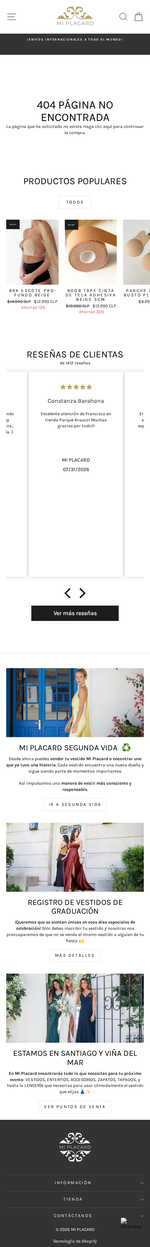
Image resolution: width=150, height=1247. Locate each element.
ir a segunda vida (75, 804)
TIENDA (73, 1199)
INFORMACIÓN (73, 1182)
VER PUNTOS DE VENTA (75, 1106)
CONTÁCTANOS (73, 1215)
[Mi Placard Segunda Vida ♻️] (75, 702)
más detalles (75, 955)
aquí (107, 126)
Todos (75, 202)
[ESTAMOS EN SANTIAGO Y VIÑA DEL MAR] (75, 1008)
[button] (69, 593)
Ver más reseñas (75, 613)
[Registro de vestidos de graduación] (75, 857)
